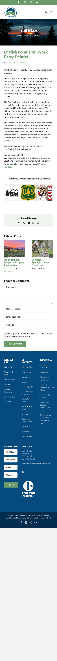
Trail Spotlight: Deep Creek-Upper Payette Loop (14, 262)
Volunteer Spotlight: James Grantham (40, 262)
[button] (6, 256)
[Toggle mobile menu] (51, 12)
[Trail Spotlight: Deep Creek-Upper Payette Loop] (14, 241)
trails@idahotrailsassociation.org (36, 463)
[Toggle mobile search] (46, 12)
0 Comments (22, 63)
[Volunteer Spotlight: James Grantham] (42, 241)
